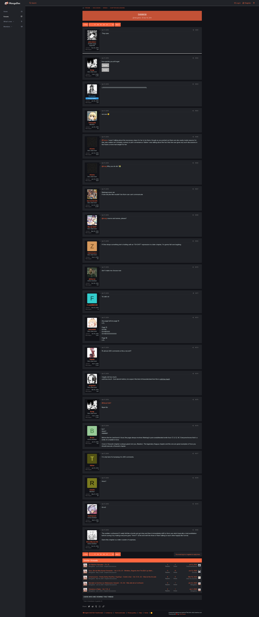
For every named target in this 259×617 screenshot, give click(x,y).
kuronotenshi (92, 201)
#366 (196, 163)
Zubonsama (92, 253)
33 (113, 24)
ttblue (92, 465)
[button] (13, 21)
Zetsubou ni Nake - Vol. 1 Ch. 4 (99, 589)
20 (104, 24)
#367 (196, 189)
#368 (196, 215)
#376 (196, 425)
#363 (196, 84)
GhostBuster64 (92, 542)
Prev (86, 24)
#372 (196, 317)
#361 (196, 30)
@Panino (105, 140)
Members (7, 26)
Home (6, 11)
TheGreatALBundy (191, 566)
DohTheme (183, 614)
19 (100, 24)
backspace (92, 516)
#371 (196, 293)
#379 (196, 504)
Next (117, 24)
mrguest (92, 385)
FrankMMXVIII (92, 305)
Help (140, 613)
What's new (8, 21)
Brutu (92, 438)
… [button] (92, 24)
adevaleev (92, 42)
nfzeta (92, 149)
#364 (196, 110)
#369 (196, 241)
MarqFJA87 (92, 227)
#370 (196, 267)
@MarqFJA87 (106, 403)
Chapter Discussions (110, 566)
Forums (6, 16)
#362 (196, 58)
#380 (196, 530)
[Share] (193, 30)
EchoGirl (194, 572)
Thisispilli (92, 123)
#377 (196, 453)
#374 (196, 373)
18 (98, 24)
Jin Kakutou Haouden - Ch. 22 (99, 565)
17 (95, 24)
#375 (196, 399)
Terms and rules (120, 613)
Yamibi (92, 359)
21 (107, 24)
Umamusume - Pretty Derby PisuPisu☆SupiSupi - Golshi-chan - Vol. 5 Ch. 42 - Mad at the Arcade (122, 577)
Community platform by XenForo (185, 612)
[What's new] (254, 3)
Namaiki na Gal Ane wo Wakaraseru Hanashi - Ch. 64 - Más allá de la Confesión (116, 583)
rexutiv (92, 490)
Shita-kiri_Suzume (191, 578)
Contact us (108, 613)
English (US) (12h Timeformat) (93, 613)
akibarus (92, 279)
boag (92, 70)
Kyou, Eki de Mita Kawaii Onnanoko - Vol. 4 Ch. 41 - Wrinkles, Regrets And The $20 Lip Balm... (121, 571)
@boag (104, 166)
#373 (196, 347)
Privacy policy (132, 613)
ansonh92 (92, 329)
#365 (196, 137)
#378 (196, 478)
